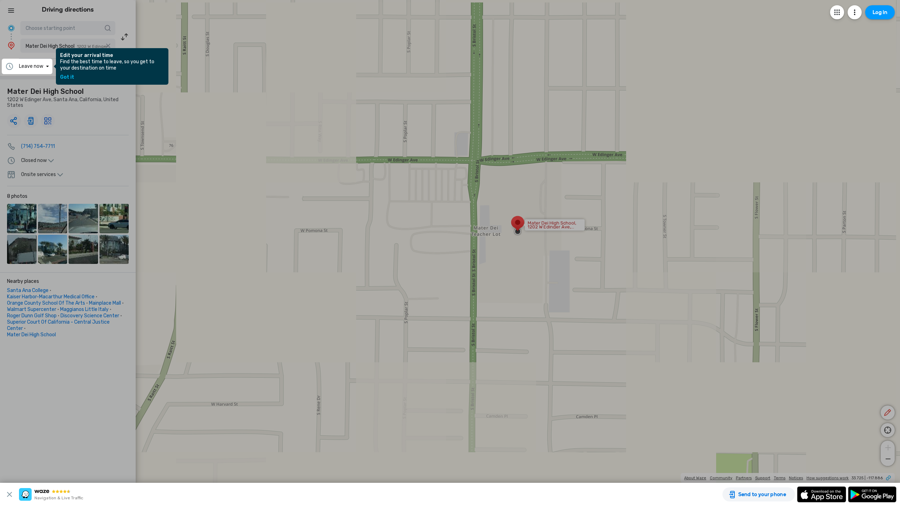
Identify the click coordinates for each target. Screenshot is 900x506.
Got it (67, 77)
